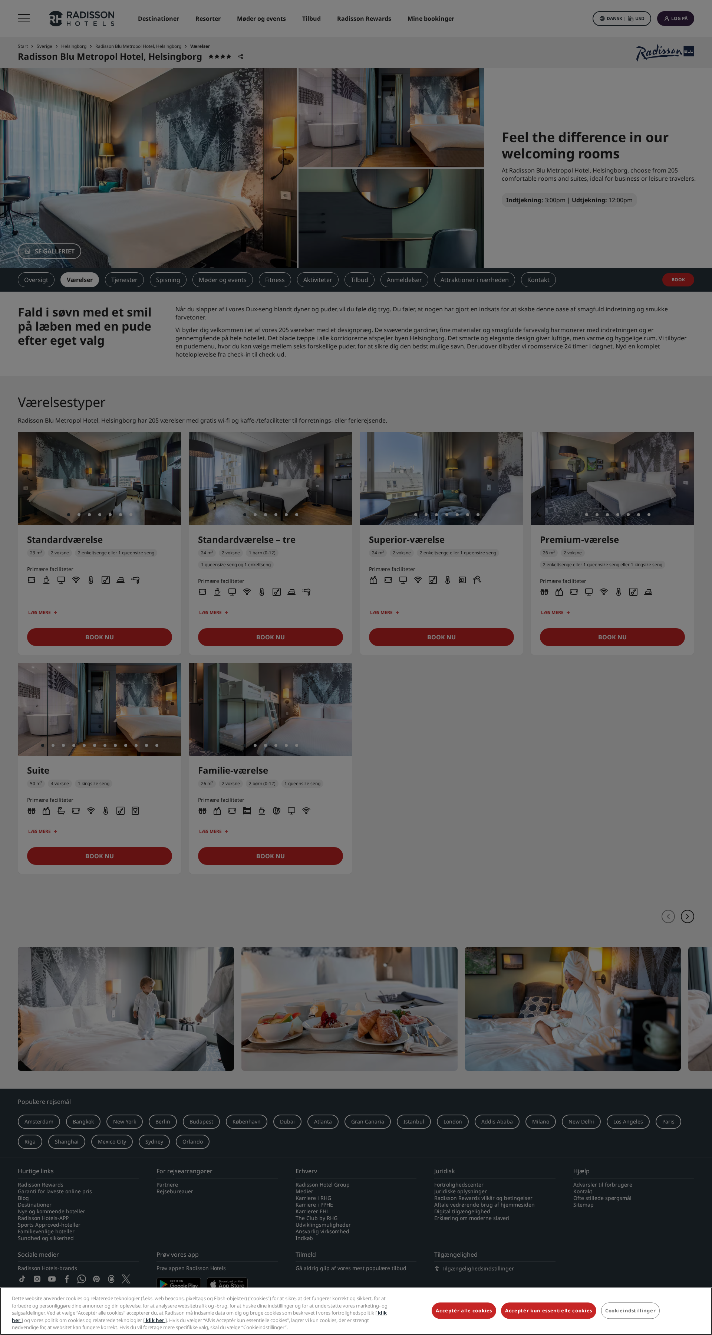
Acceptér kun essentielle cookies (548, 1311)
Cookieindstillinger (630, 1311)
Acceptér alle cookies (464, 1311)
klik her (155, 1320)
